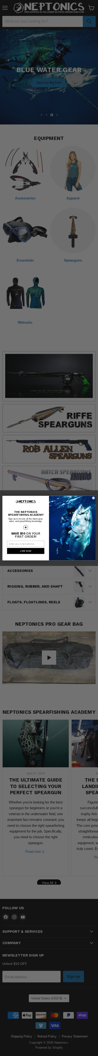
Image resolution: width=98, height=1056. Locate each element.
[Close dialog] (93, 498)
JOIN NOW (25, 551)
